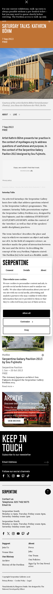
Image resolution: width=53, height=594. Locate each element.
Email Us (6, 505)
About (31, 544)
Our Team (33, 556)
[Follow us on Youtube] (18, 476)
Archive (6, 561)
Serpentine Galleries (8, 187)
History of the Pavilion (13, 565)
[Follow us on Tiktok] (28, 476)
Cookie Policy (20, 581)
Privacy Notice (7, 581)
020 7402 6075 (21, 502)
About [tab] (43, 270)
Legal (29, 581)
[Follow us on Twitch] (23, 476)
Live (4, 21)
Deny (26, 330)
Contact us (7, 499)
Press (31, 548)
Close (26, 2)
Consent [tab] (9, 270)
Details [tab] (26, 270)
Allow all (26, 313)
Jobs (30, 552)
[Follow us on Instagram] (13, 476)
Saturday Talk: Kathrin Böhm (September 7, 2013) (30, 187)
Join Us (5, 548)
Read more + (8, 386)
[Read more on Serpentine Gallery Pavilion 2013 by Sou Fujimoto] (23, 338)
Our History (8, 557)
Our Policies (34, 560)
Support (6, 544)
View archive (14, 421)
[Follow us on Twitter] (8, 476)
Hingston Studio (21, 587)
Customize (25, 322)
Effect (22, 589)
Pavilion (6, 355)
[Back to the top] (48, 492)
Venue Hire (7, 552)
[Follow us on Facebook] (3, 476)
